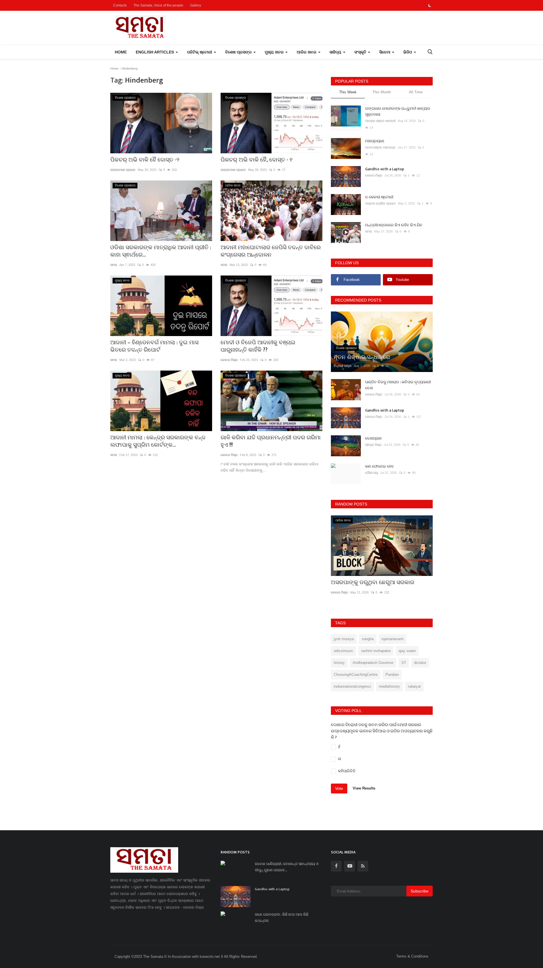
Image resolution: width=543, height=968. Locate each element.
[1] (429, 5)
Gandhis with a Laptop (384, 169)
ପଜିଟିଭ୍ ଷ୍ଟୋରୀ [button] (200, 52)
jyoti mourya (344, 639)
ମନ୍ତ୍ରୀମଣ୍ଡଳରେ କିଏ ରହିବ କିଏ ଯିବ (394, 225)
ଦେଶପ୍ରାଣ (373, 438)
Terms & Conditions (412, 956)
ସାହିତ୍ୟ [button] (335, 52)
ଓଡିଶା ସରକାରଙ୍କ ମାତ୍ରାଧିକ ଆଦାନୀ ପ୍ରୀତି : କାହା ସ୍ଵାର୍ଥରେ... (160, 251)
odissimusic (343, 651)
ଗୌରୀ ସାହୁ (371, 472)
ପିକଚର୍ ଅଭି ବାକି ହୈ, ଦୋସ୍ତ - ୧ (256, 160)
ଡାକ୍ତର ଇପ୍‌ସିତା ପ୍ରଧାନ (380, 203)
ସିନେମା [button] (385, 52)
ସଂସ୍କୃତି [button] (360, 52)
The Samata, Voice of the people (158, 5)
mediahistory (389, 686)
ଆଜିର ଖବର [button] (307, 52)
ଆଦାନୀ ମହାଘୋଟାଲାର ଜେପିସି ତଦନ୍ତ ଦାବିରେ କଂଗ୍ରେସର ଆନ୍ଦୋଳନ (271, 251)
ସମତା (113, 264)
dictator (420, 663)
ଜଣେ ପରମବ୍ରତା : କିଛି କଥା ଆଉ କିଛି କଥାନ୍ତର (281, 917)
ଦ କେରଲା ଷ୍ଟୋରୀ (379, 197)
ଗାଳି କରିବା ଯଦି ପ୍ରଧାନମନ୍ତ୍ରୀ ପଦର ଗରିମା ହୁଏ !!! (271, 441)
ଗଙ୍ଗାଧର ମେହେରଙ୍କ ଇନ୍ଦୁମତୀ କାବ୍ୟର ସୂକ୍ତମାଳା (397, 111)
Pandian (392, 674)
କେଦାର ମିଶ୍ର (229, 360)
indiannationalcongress (352, 686)
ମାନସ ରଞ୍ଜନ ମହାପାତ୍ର (380, 147)
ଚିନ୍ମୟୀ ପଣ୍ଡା (343, 365)
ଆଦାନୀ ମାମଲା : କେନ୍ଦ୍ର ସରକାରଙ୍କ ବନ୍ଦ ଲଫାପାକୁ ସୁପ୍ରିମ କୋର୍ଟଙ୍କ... (158, 441)
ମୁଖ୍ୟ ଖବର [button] (275, 52)
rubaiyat (414, 686)
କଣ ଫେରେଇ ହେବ (379, 466)
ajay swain (407, 651)
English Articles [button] (155, 52)
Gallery (195, 5)
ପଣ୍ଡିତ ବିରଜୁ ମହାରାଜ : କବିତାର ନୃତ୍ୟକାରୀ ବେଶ (398, 385)
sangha (368, 639)
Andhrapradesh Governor (373, 663)
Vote (339, 788)
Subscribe (419, 891)
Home (121, 52)
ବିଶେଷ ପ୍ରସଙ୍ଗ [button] (239, 52)
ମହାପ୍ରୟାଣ (374, 141)
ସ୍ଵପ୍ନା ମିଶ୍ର (373, 444)
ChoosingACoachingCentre (356, 674)
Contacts (120, 5)
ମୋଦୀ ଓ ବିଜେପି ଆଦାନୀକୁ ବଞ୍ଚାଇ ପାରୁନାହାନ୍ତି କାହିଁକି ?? (258, 346)
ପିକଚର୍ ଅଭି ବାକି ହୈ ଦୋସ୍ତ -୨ (144, 160)
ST (403, 663)
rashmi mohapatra (376, 651)
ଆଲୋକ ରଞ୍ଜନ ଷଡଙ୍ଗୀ (380, 120)
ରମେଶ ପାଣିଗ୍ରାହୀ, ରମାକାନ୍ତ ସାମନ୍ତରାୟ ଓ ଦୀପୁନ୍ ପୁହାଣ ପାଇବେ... (286, 867)
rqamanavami (393, 639)
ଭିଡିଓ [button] (408, 52)
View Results (364, 788)
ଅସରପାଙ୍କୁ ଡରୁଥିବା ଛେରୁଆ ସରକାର (372, 582)
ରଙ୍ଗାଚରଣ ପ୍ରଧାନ (122, 169)
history (339, 663)
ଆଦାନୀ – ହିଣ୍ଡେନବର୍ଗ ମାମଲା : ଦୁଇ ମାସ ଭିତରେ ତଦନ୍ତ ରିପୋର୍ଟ (154, 346)
